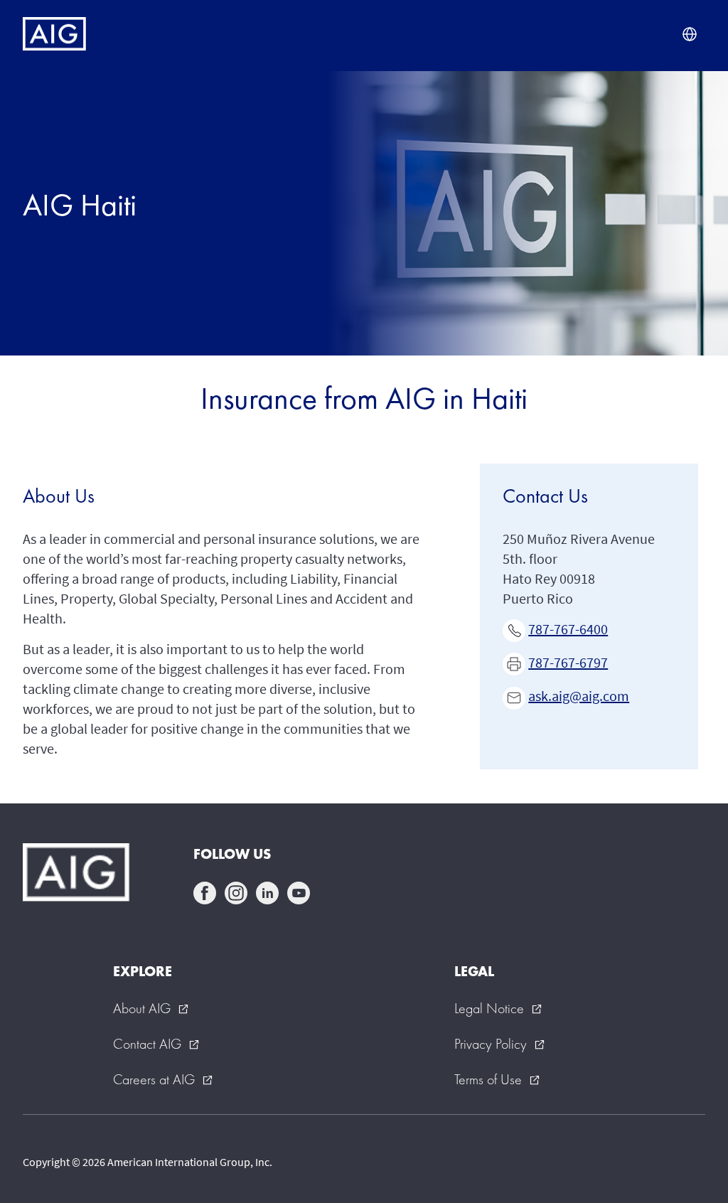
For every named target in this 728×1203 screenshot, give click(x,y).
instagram (236, 893)
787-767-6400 (568, 629)
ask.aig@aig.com (578, 696)
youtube (298, 893)
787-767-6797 (568, 662)
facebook (204, 893)
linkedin (267, 893)
